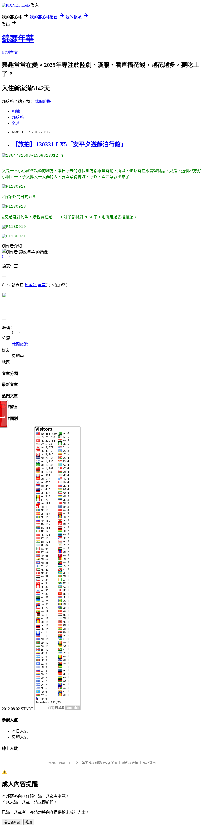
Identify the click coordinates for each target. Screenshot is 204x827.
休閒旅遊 (43, 101)
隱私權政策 (130, 763)
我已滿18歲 (12, 822)
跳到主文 (10, 52)
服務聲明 (149, 763)
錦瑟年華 (18, 38)
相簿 (16, 111)
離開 (28, 822)
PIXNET (64, 763)
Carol (6, 256)
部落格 (18, 117)
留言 (42, 285)
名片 (16, 123)
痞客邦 (31, 285)
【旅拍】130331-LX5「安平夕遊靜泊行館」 (69, 144)
